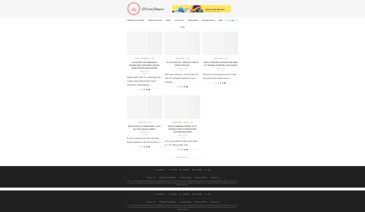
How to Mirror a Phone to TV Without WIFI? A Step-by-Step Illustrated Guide (182, 129)
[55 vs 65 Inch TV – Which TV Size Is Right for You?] (182, 43)
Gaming (168, 20)
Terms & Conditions (167, 177)
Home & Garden (193, 20)
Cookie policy (186, 177)
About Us (215, 177)
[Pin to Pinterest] (146, 89)
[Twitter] (228, 20)
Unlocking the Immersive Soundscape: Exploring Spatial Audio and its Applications (144, 65)
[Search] (237, 20)
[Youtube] (232, 20)
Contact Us (151, 177)
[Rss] (234, 20)
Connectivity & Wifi (154, 20)
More (220, 20)
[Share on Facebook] (142, 89)
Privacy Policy (201, 177)
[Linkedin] (230, 20)
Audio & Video (179, 20)
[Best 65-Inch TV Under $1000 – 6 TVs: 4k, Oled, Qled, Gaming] (144, 107)
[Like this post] (140, 89)
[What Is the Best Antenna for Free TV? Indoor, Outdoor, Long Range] (220, 43)
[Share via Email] (149, 89)
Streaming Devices (208, 20)
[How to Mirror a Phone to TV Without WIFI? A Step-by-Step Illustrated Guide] (182, 107)
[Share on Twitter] (144, 89)
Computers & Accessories (135, 20)
